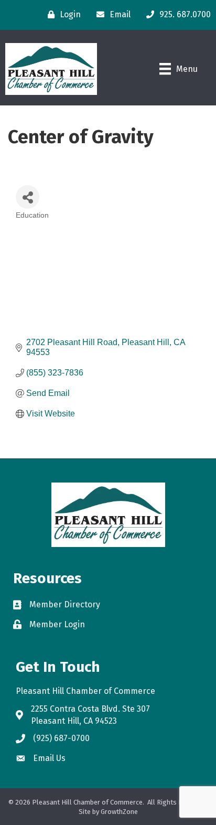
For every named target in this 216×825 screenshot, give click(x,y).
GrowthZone (119, 812)
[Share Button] (27, 197)
